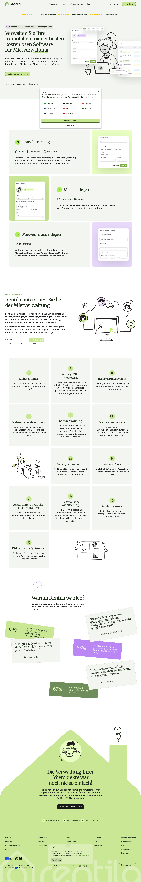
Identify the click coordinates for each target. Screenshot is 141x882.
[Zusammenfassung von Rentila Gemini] (82, 866)
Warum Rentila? (76, 4)
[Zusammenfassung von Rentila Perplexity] (84, 866)
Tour (64, 4)
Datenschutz (83, 855)
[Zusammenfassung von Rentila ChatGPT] (80, 866)
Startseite (52, 4)
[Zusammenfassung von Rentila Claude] (86, 866)
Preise (90, 4)
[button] (127, 865)
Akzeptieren (56, 860)
